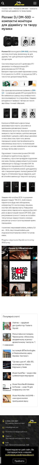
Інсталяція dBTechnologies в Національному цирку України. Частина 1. (23, 353)
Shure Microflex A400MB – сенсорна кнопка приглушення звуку (23, 398)
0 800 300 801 (11, 421)
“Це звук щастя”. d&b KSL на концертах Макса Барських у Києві (23, 364)
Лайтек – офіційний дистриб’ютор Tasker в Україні (22, 325)
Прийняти (19, 461)
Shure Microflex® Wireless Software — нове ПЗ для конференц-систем (23, 387)
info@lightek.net (11, 427)
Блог (10, 9)
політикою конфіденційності (19, 454)
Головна (4, 9)
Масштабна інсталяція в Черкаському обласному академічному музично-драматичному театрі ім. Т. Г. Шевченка (19, 339)
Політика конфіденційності (16, 432)
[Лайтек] (19, 3)
